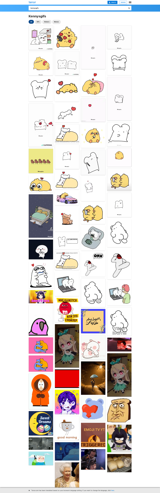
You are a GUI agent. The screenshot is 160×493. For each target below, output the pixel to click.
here (112, 490)
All (31, 22)
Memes (56, 22)
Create (113, 2)
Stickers (46, 22)
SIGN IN (123, 2)
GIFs (38, 22)
